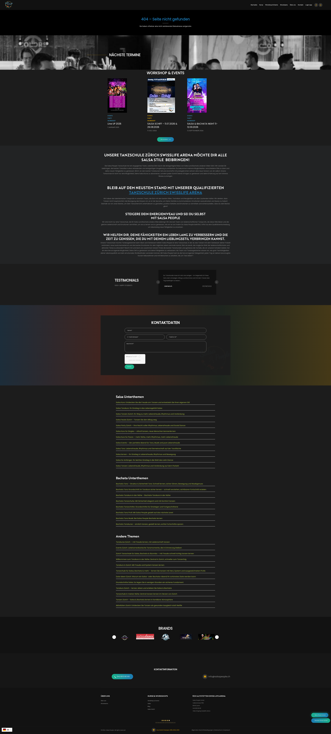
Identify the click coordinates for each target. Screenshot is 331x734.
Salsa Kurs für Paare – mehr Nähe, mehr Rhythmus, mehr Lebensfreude (147, 437)
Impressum (226, 730)
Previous (158, 282)
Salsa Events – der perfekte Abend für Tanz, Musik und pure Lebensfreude (148, 443)
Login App (308, 5)
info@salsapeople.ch (219, 676)
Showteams (284, 5)
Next (216, 282)
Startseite (254, 5)
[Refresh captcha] (139, 356)
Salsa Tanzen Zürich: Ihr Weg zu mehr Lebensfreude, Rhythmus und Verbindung (150, 414)
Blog (149, 706)
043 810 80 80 (123, 677)
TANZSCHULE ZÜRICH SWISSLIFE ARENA (165, 192)
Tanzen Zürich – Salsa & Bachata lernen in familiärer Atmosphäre (144, 599)
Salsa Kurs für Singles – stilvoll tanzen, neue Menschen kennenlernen (146, 431)
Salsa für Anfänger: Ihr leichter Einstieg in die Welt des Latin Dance (144, 460)
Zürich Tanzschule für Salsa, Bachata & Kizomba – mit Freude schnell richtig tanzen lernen (155, 553)
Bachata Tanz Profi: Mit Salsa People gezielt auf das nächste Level (144, 512)
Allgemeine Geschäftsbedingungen (202, 730)
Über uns (293, 5)
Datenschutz (218, 730)
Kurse (261, 5)
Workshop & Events (271, 5)
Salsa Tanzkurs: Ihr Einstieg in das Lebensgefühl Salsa (139, 408)
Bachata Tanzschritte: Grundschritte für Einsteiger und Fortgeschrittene (147, 507)
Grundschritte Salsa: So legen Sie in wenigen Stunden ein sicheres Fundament (150, 582)
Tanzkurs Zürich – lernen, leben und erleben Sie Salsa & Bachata (144, 588)
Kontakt (300, 5)
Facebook (316, 5)
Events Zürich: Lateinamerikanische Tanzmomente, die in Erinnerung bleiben (149, 548)
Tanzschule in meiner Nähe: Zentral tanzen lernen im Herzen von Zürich (146, 594)
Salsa (149, 703)
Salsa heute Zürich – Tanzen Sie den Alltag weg (136, 420)
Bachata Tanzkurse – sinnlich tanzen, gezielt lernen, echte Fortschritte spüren (149, 524)
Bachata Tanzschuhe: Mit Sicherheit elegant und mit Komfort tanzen (145, 501)
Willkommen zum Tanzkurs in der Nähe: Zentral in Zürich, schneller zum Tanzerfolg (151, 559)
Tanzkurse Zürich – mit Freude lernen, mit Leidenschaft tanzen (143, 542)
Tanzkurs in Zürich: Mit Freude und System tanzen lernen (140, 565)
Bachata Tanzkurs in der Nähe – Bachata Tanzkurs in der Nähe (143, 495)
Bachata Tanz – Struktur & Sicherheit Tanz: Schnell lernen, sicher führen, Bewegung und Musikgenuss (159, 484)
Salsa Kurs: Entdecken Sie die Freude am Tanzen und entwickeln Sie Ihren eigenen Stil (153, 402)
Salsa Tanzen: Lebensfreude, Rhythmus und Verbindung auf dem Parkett (147, 466)
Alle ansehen (164, 139)
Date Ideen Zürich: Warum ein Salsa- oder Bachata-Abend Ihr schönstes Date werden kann (156, 576)
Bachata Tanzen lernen (321, 720)
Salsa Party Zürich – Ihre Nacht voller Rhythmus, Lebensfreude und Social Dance (150, 425)
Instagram (320, 5)
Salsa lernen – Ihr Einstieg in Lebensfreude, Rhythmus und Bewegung (146, 454)
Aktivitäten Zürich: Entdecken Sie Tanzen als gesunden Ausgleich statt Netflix (149, 605)
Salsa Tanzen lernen (320, 715)
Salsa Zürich (151, 709)
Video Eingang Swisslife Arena (201, 711)
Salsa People (110, 730)
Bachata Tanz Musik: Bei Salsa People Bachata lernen (139, 518)
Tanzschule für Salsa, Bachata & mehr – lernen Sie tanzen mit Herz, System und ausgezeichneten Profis (160, 571)
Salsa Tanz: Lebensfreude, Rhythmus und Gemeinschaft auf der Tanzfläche (148, 448)
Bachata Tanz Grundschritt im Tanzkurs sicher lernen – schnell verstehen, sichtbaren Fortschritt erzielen (161, 489)
